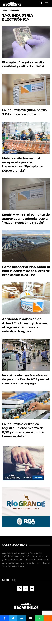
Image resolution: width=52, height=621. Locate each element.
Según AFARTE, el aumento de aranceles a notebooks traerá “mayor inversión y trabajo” (26, 219)
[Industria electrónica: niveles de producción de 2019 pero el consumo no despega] (26, 354)
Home (4, 10)
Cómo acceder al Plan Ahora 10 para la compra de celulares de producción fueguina (26, 271)
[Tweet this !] (13, 618)
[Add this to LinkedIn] (21, 618)
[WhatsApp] (39, 618)
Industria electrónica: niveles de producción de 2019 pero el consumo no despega (25, 379)
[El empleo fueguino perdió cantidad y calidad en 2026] (26, 42)
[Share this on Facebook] (4, 618)
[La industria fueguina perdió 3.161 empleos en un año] (26, 89)
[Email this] (30, 618)
